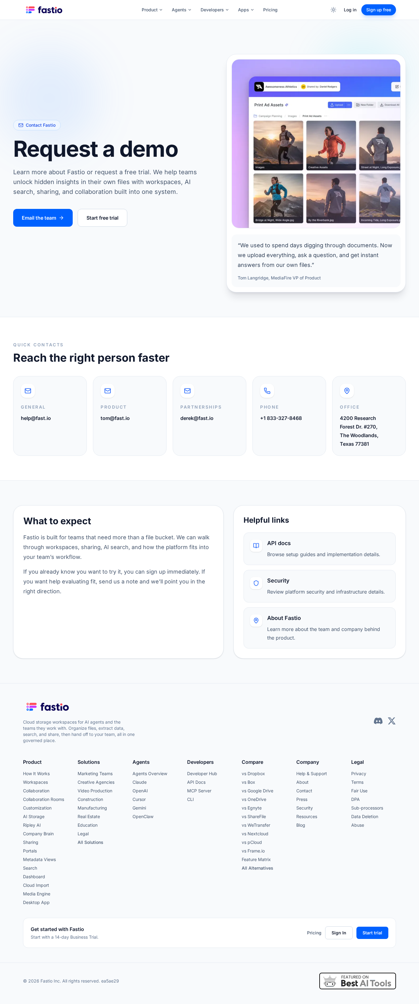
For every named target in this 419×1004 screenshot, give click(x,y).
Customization (37, 807)
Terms (357, 782)
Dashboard (34, 876)
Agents (179, 9)
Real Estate (89, 816)
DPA (355, 799)
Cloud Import (36, 885)
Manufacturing (92, 807)
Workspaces (35, 782)
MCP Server (199, 790)
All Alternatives (257, 868)
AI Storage (33, 816)
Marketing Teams (95, 773)
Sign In (339, 932)
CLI (190, 799)
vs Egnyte (252, 807)
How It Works (36, 773)
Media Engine (36, 893)
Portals (30, 850)
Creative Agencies (96, 782)
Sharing (30, 842)
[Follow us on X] (391, 721)
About (302, 782)
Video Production (95, 790)
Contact (304, 790)
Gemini (139, 807)
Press (301, 799)
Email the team (39, 218)
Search (30, 868)
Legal (83, 833)
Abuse (357, 825)
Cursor (139, 799)
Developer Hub (202, 773)
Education (88, 825)
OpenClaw (143, 816)
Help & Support (311, 773)
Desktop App (36, 902)
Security (304, 807)
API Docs (196, 782)
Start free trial (102, 218)
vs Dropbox (253, 773)
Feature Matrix (256, 859)
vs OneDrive (254, 799)
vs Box (248, 782)
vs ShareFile (254, 816)
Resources (306, 816)
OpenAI (140, 790)
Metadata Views (39, 859)
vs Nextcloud (255, 833)
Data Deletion (364, 816)
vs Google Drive (257, 790)
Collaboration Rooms (43, 799)
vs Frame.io (253, 850)
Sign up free (378, 9)
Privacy (358, 773)
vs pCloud (252, 842)
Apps (243, 9)
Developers (212, 9)
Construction (90, 799)
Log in (350, 9)
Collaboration (36, 790)
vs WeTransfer (256, 825)
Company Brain (38, 833)
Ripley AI (32, 825)
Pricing (270, 9)
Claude (140, 782)
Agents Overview (150, 773)
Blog (300, 825)
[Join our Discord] (378, 721)
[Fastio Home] (45, 9)
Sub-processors (367, 807)
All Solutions (90, 842)
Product (150, 9)
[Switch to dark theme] (333, 9)
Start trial (372, 932)
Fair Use (359, 790)
